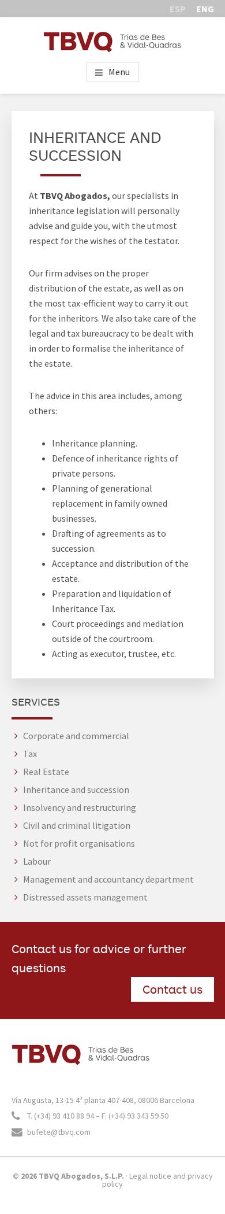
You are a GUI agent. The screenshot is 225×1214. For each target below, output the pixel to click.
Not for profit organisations (79, 843)
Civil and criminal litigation (76, 825)
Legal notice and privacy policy (157, 1180)
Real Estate (46, 771)
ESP (178, 8)
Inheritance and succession (76, 789)
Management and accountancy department (108, 879)
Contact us (172, 989)
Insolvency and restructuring (79, 807)
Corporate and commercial (76, 735)
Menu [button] (119, 72)
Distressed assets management (85, 897)
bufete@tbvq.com (58, 1132)
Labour (37, 861)
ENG (205, 8)
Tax (30, 753)
